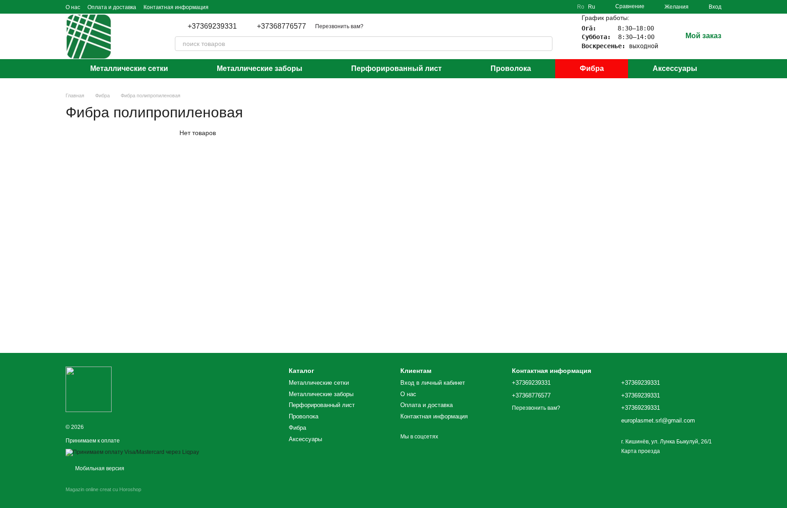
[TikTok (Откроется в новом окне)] (232, 6)
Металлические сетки (129, 68)
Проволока (511, 68)
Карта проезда (640, 451)
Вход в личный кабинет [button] (432, 382)
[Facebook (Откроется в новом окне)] (243, 6)
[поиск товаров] (545, 43)
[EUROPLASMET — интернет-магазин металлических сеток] (89, 389)
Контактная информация (176, 7)
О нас (73, 7)
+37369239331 (212, 26)
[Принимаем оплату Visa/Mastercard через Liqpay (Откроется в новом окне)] (132, 452)
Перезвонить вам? (339, 26)
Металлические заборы (259, 68)
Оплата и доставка (111, 7)
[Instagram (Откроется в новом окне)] (221, 6)
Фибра (592, 68)
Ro (580, 7)
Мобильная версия (99, 468)
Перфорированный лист (396, 68)
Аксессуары (675, 68)
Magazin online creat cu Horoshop (103, 489)
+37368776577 (281, 26)
